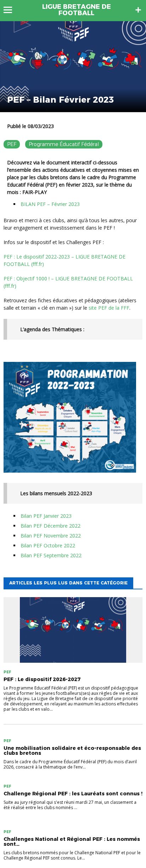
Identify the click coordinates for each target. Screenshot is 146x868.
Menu (11, 10)
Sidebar (138, 10)
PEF (11, 144)
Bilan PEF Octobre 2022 (48, 545)
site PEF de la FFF (109, 307)
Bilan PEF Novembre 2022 (51, 535)
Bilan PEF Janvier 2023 (46, 515)
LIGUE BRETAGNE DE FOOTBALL (76, 10)
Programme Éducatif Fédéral (64, 144)
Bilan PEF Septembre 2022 (51, 555)
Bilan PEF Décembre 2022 (50, 525)
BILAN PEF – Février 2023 (50, 204)
